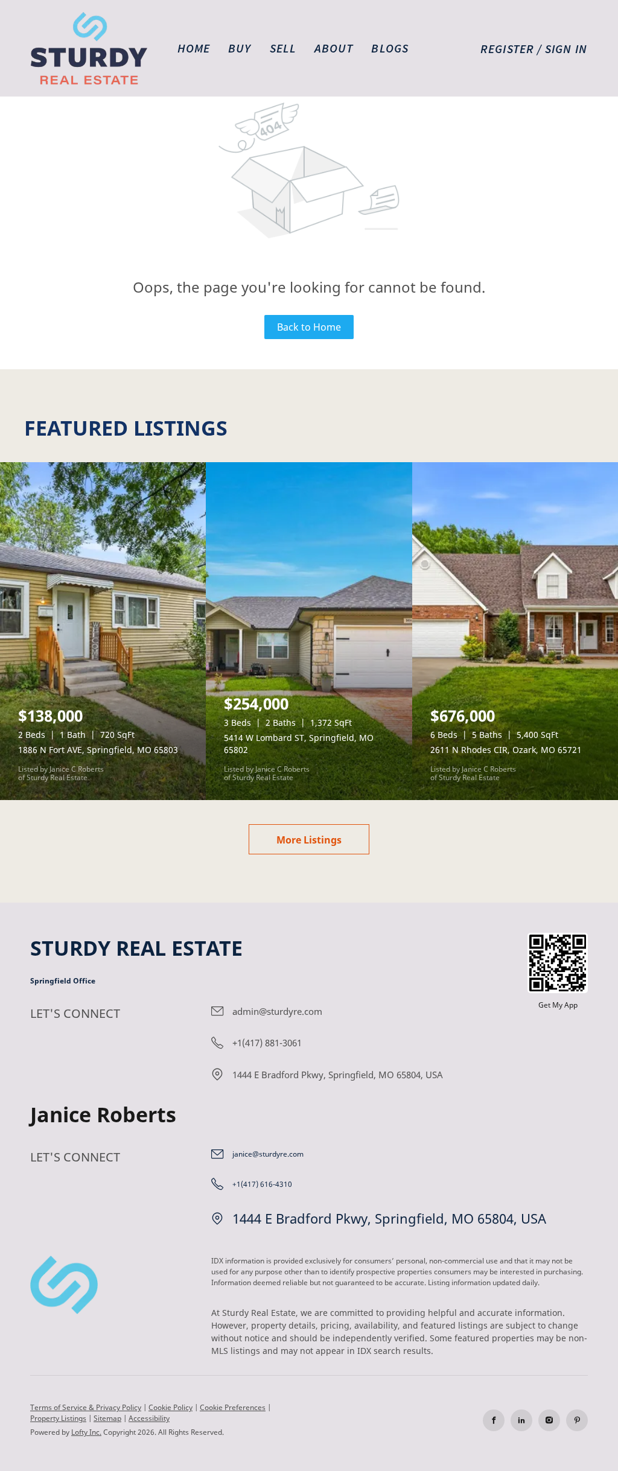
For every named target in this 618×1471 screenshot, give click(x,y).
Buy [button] (239, 48)
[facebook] (494, 1420)
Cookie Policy (170, 1407)
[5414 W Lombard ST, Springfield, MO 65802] (309, 631)
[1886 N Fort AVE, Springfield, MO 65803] (103, 631)
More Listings (309, 840)
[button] (89, 48)
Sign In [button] (566, 48)
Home (193, 48)
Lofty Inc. (86, 1432)
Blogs (390, 48)
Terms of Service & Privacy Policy (85, 1407)
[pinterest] (577, 1420)
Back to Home (309, 327)
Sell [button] (283, 48)
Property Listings (58, 1418)
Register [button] (507, 48)
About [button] (334, 48)
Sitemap (107, 1418)
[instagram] (549, 1420)
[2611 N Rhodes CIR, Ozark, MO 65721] (515, 631)
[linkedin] (521, 1420)
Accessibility (149, 1418)
